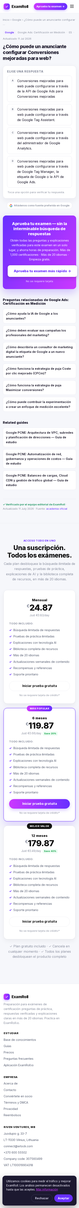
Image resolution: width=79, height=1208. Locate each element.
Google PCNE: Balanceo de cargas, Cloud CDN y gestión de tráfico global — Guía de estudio (37, 480)
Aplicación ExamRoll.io (19, 1065)
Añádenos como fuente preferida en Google (41, 205)
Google (16, 19)
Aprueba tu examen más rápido (42, 271)
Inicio (6, 19)
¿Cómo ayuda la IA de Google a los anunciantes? (32, 316)
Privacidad (11, 1108)
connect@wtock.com (18, 1146)
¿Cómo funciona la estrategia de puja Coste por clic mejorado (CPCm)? (38, 371)
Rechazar (42, 1198)
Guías (7, 1046)
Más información (47, 1189)
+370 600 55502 (15, 1152)
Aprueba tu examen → (50, 6)
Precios (9, 1052)
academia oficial (56, 508)
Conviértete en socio (18, 1096)
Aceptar (63, 1198)
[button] (39, 646)
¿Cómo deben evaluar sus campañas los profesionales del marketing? (36, 333)
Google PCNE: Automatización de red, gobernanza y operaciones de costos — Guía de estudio (39, 458)
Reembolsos (12, 1115)
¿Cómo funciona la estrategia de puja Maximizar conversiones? (33, 388)
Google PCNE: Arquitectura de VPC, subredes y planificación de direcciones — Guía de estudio (39, 437)
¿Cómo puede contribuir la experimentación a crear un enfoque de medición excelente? (38, 404)
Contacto (10, 1090)
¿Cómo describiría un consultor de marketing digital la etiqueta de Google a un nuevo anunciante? (39, 351)
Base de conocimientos (20, 1039)
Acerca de (11, 1083)
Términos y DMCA (16, 1102)
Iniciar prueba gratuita (39, 686)
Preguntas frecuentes (18, 1058)
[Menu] (71, 6)
